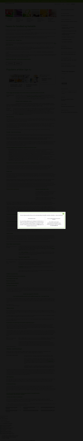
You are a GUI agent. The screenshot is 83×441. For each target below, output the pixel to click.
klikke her (39, 224)
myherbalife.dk (54, 225)
